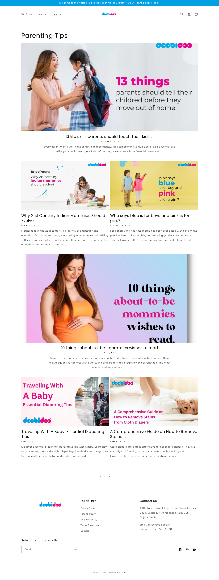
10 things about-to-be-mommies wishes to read (109, 347)
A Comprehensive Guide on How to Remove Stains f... (153, 434)
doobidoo (105, 573)
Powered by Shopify (117, 573)
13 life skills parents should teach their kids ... (110, 136)
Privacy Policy (87, 508)
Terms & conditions (90, 525)
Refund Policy (88, 513)
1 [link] (101, 476)
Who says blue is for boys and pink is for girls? (150, 218)
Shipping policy (88, 519)
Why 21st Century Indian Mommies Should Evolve (63, 218)
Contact (84, 530)
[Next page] (118, 476)
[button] (42, 14)
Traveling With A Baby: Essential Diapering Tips (62, 434)
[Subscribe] (75, 549)
